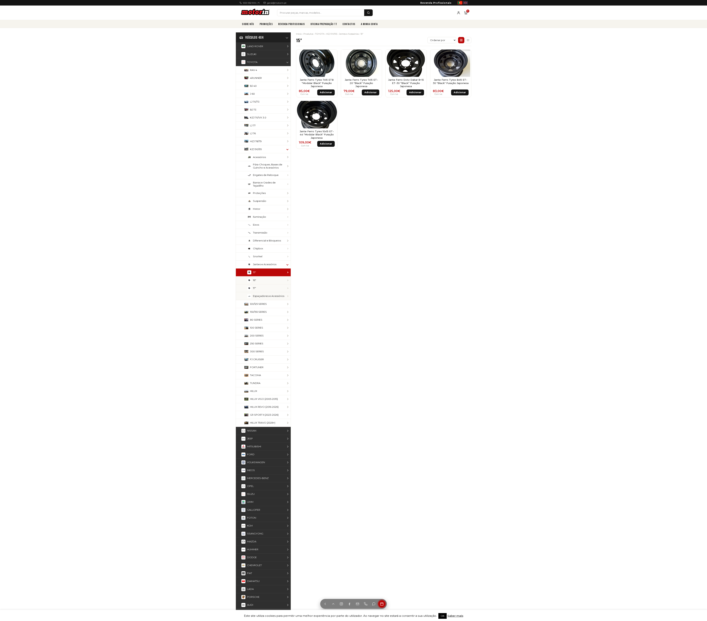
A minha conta (369, 24)
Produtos (308, 33)
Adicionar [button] (326, 92)
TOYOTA (320, 33)
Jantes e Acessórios (349, 33)
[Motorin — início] (256, 12)
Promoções (266, 24)
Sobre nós (248, 24)
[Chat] (373, 604)
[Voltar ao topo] (333, 604)
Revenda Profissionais (435, 2)
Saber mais (455, 616)
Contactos (348, 24)
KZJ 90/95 (331, 33)
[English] (465, 2)
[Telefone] (365, 604)
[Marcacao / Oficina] (382, 604)
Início (299, 33)
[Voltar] (325, 604)
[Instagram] (341, 604)
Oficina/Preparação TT (323, 24)
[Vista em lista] (468, 40)
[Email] (357, 604)
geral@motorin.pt (276, 2)
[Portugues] (460, 2)
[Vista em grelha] (461, 40)
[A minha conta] (458, 13)
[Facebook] (349, 604)
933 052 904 (251, 2)
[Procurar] (368, 12)
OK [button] (442, 615)
